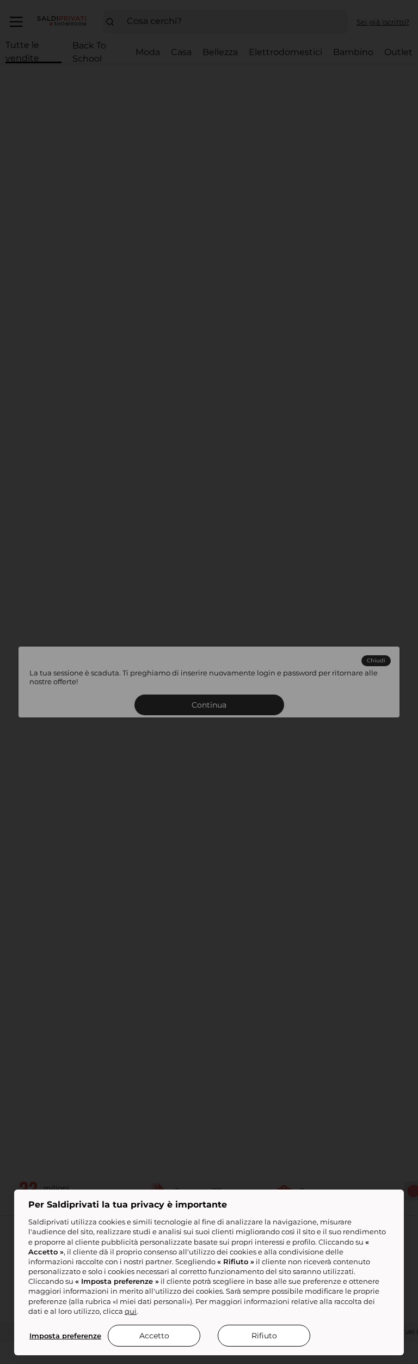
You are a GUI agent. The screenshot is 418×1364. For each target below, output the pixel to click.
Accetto (154, 1336)
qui (131, 1311)
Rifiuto (264, 1336)
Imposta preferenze (65, 1335)
